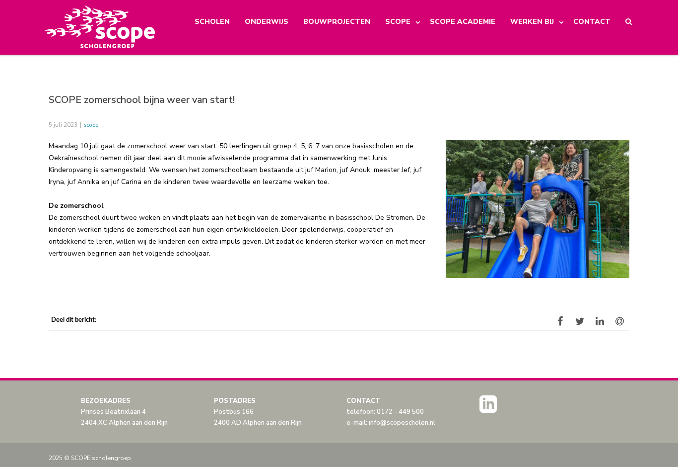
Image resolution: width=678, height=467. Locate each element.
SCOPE (397, 21)
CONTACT (591, 21)
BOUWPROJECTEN (336, 21)
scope (91, 125)
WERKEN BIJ (532, 21)
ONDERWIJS (266, 21)
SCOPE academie (462, 21)
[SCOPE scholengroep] (100, 27)
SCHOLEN (212, 21)
